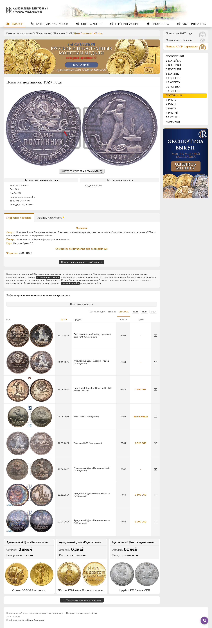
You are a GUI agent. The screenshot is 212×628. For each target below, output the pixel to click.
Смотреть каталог (18, 555)
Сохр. (123, 319)
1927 (69, 33)
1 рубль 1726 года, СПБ (134, 590)
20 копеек (173, 86)
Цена (140, 319)
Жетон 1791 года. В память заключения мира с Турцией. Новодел (82, 590)
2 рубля (171, 104)
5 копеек (172, 73)
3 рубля (171, 108)
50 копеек (173, 91)
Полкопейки (175, 56)
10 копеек (173, 78)
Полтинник (59, 33)
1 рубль (171, 99)
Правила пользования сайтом (81, 613)
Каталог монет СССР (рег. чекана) (34, 33)
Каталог (17, 24)
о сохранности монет (48, 277)
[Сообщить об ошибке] (155, 335)
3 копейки (173, 69)
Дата (63, 319)
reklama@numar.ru (34, 620)
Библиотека (160, 24)
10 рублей (173, 117)
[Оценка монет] (185, 163)
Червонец (173, 121)
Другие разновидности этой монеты (81, 262)
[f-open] (204, 620)
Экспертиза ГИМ (194, 24)
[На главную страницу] (27, 10)
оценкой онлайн (70, 283)
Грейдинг (126, 24)
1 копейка (173, 60)
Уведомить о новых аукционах (83, 600)
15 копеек (173, 82)
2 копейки (173, 65)
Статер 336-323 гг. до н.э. (29, 590)
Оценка (91, 24)
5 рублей (172, 112)
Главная (10, 33)
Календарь (51, 24)
